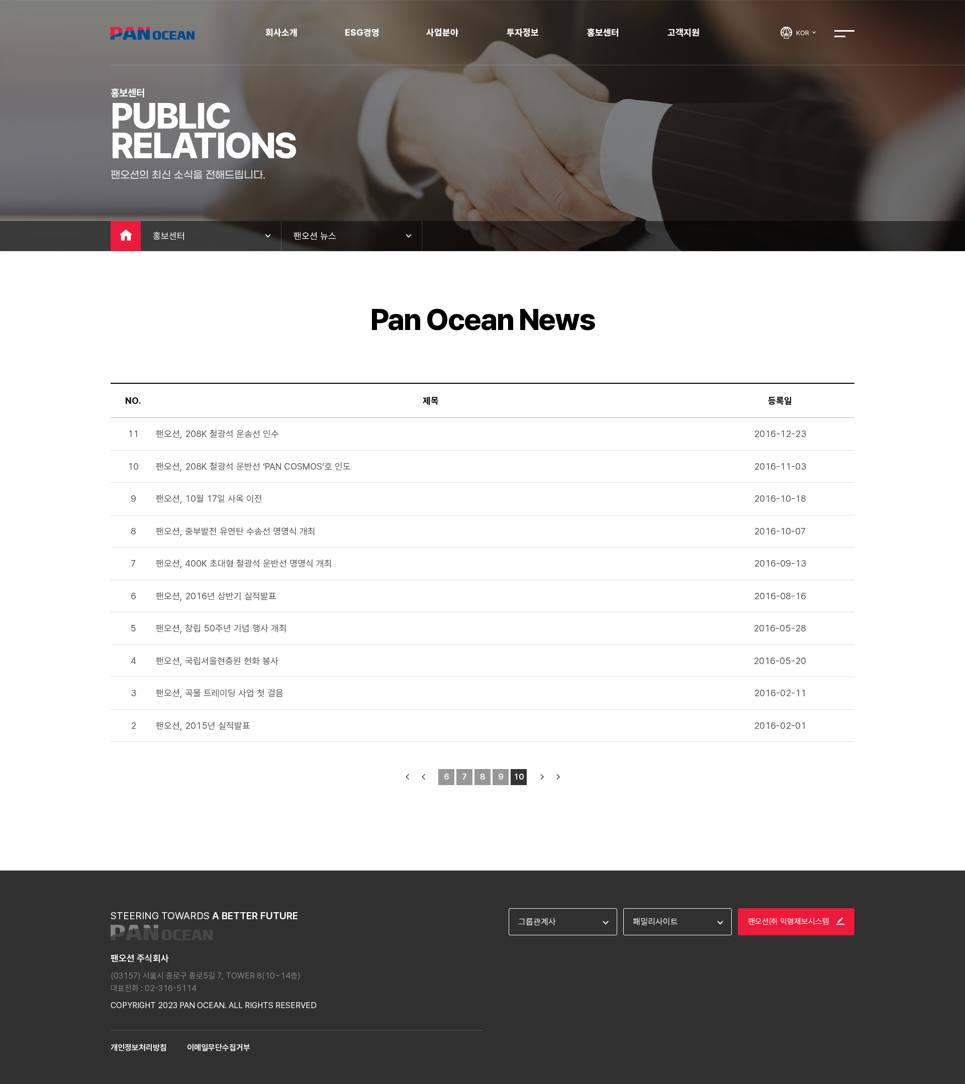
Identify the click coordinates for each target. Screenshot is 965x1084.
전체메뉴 (844, 34)
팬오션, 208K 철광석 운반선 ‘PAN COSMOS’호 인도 (253, 466)
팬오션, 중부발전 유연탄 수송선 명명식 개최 (236, 531)
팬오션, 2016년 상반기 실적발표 (216, 596)
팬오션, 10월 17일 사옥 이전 (209, 498)
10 (519, 777)
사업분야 (442, 32)
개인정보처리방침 (139, 1047)
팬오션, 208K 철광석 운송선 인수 (217, 433)
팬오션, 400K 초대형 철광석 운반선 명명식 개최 (244, 563)
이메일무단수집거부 (218, 1047)
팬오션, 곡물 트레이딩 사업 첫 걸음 (219, 693)
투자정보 (523, 32)
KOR (803, 33)
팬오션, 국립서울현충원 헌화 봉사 (217, 661)
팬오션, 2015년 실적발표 (203, 725)
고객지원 (683, 32)
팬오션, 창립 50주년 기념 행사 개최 (221, 628)
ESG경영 (362, 32)
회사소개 (281, 32)
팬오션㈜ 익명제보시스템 (789, 921)
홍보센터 (603, 32)
